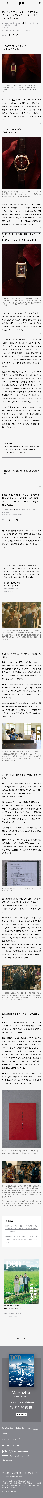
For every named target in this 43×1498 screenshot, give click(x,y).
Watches (5, 23)
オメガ (26, 23)
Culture (5, 509)
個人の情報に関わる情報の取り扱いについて (24, 1473)
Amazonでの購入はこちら (12, 588)
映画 (11, 509)
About (35, 1430)
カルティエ (19, 23)
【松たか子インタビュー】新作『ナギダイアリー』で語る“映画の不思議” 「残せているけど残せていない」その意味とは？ (21, 1228)
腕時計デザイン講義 (11, 25)
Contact (5, 1433)
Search (15, 1439)
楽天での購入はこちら (11, 591)
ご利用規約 (5, 1473)
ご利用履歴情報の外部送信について (12, 1476)
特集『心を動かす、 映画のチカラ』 (26, 509)
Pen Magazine (7, 1428)
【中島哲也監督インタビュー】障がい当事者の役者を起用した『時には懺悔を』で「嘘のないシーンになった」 (21, 1239)
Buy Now (20, 1414)
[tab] (3, 3)
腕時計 (12, 23)
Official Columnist (23, 1428)
